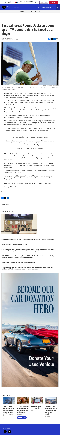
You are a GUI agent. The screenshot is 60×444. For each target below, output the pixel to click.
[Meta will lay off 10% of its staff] (37, 400)
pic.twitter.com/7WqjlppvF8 (33, 145)
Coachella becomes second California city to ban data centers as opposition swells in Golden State (27, 239)
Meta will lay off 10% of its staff (36, 407)
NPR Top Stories (10, 192)
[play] (4, 7)
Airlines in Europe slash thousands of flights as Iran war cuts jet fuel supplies (51, 410)
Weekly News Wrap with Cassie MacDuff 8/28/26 (14, 244)
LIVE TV (44, 2)
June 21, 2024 (40, 148)
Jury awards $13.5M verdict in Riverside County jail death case (18, 262)
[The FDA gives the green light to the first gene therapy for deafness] (23, 400)
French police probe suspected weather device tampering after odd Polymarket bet (8, 411)
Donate (54, 2)
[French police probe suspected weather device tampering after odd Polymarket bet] (9, 400)
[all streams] (58, 7)
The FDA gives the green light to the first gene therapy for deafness (23, 409)
